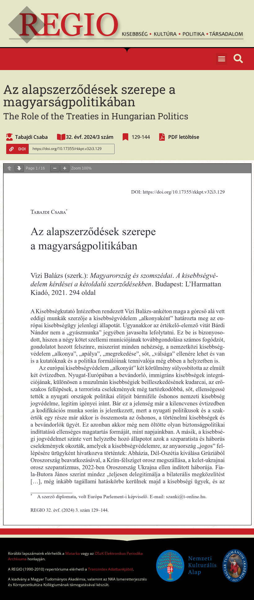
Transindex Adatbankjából (110, 569)
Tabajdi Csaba (31, 137)
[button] (222, 59)
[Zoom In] (64, 168)
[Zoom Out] (54, 168)
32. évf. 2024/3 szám (89, 137)
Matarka (72, 553)
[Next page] (19, 168)
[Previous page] (9, 168)
